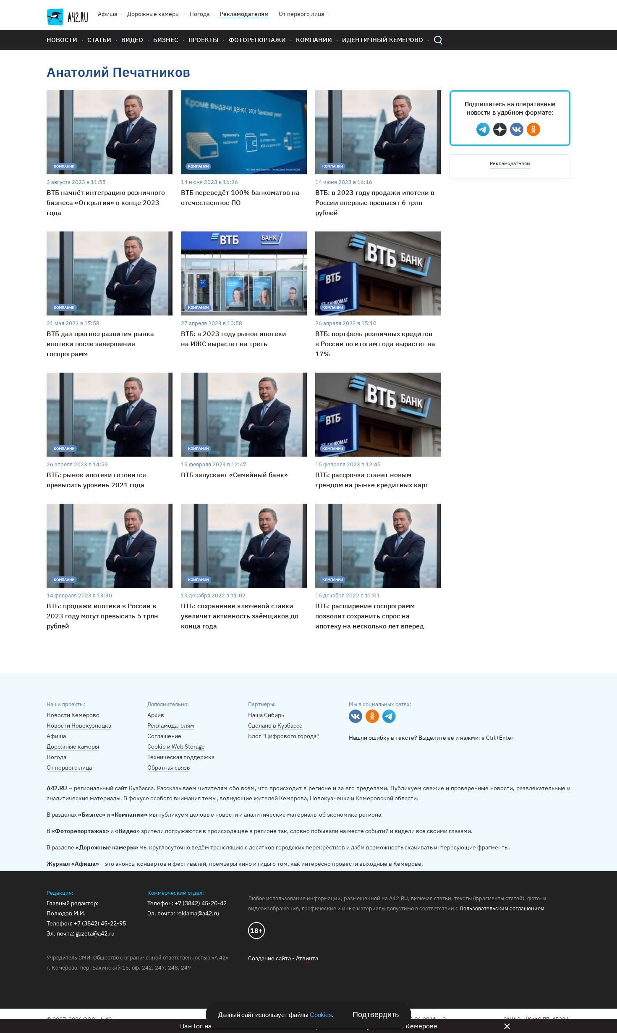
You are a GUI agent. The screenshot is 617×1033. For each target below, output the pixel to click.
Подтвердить (376, 1014)
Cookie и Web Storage (176, 746)
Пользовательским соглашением (502, 908)
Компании (314, 40)
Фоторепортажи (257, 40)
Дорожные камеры (153, 14)
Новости (62, 40)
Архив (155, 715)
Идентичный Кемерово (382, 40)
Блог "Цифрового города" (283, 736)
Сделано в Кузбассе (275, 725)
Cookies (321, 1014)
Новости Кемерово (73, 715)
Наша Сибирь (266, 715)
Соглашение (164, 736)
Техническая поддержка (180, 757)
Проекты (203, 40)
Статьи (99, 40)
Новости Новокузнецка (79, 725)
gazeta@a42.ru (95, 933)
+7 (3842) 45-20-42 (201, 903)
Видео (132, 40)
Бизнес (165, 40)
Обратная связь (168, 767)
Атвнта (307, 958)
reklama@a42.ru (197, 913)
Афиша (107, 14)
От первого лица (301, 14)
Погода (199, 14)
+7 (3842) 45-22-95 (100, 923)
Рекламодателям (244, 14)
